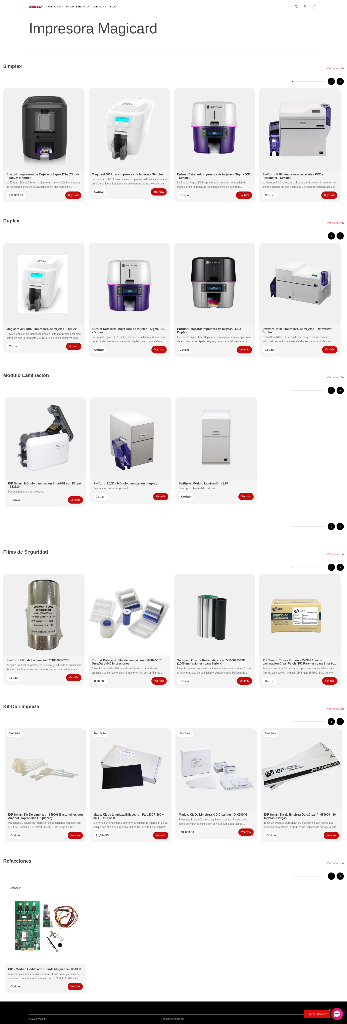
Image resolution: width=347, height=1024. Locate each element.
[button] (323, 1014)
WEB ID (42, 1018)
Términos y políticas (173, 1019)
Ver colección (335, 68)
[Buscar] (296, 6)
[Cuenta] (304, 6)
